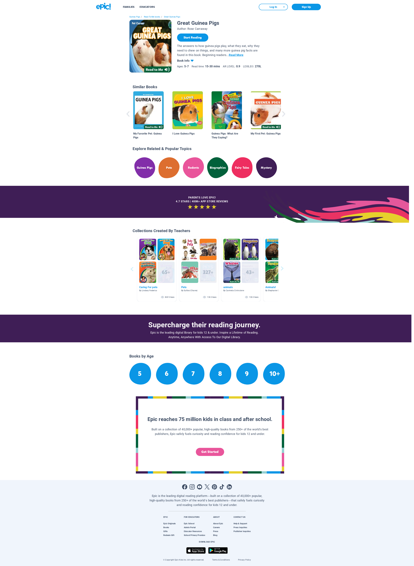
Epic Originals (169, 523)
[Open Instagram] (192, 486)
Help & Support (240, 523)
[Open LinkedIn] (229, 486)
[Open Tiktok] (221, 486)
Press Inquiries (240, 527)
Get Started (209, 452)
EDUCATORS (147, 7)
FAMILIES (128, 7)
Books (166, 527)
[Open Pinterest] (214, 486)
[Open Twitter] (207, 486)
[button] (157, 269)
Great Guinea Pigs (172, 17)
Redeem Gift (168, 535)
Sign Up (306, 7)
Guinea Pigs (134, 17)
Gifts (165, 531)
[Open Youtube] (199, 486)
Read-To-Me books (152, 17)
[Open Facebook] (184, 486)
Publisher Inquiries (242, 531)
